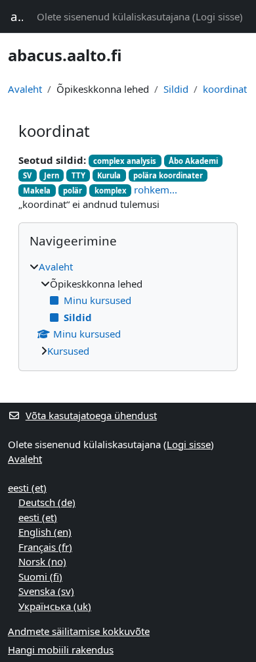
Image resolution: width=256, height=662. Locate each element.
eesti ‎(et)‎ (27, 487)
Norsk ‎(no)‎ (42, 561)
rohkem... (155, 189)
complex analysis (124, 161)
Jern (51, 175)
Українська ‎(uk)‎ (54, 606)
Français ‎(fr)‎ (45, 546)
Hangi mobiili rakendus (61, 649)
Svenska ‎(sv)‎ (46, 591)
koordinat (225, 88)
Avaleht (25, 88)
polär (72, 190)
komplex (111, 190)
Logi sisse (218, 16)
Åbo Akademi (193, 161)
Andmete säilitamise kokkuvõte (79, 631)
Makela (37, 190)
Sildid (175, 88)
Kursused (68, 350)
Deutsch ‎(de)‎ (46, 502)
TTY (78, 175)
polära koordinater (168, 175)
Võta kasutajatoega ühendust (91, 415)
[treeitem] (128, 308)
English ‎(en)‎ (45, 531)
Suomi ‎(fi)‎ (40, 576)
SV (27, 175)
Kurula (109, 175)
